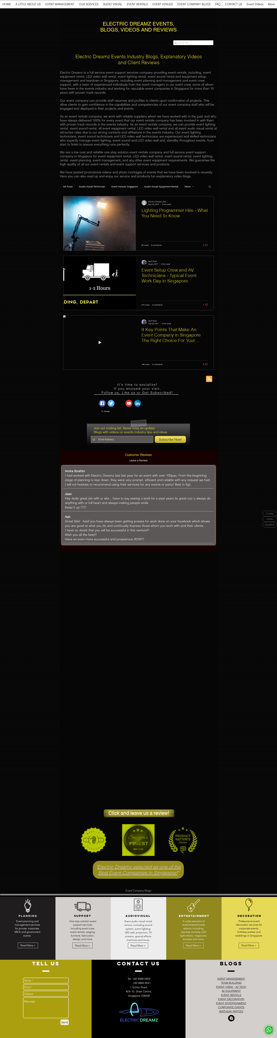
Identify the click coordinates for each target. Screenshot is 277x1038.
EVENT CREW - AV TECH (231, 987)
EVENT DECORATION (231, 999)
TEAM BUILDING (231, 982)
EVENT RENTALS (231, 995)
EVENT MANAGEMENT (231, 978)
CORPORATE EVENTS (231, 1007)
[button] (59, 5)
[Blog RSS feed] (209, 379)
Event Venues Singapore (124, 186)
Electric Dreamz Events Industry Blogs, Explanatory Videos (139, 57)
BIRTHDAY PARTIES (231, 1011)
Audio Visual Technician (92, 186)
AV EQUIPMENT (231, 991)
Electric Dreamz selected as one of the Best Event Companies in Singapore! (139, 870)
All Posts (68, 186)
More (188, 186)
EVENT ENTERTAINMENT (231, 1003)
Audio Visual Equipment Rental (161, 186)
